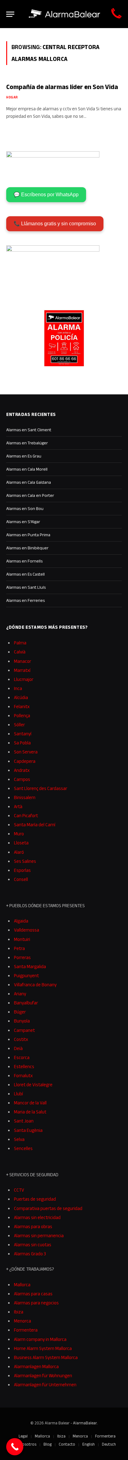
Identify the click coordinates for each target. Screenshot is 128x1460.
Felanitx (22, 706)
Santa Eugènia (28, 1130)
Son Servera (26, 751)
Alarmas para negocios (36, 1302)
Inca (18, 688)
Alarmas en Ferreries (25, 600)
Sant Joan (24, 1120)
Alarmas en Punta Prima (28, 534)
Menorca (22, 1320)
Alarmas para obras (33, 1226)
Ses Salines (25, 861)
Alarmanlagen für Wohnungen (43, 1375)
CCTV (19, 1189)
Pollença (22, 715)
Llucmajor (23, 679)
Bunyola (22, 1020)
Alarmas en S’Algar (23, 521)
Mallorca (22, 1284)
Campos (22, 779)
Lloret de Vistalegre (33, 1084)
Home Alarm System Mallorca (43, 1348)
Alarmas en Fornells (24, 560)
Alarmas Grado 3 (30, 1253)
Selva (19, 1139)
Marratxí (22, 670)
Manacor (22, 661)
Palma (20, 642)
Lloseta (21, 842)
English (88, 1444)
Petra (19, 948)
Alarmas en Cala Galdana (28, 482)
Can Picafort (26, 815)
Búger (20, 1011)
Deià (18, 1048)
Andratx (22, 770)
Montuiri (22, 939)
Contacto (67, 1444)
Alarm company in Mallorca (40, 1339)
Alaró (19, 852)
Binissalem (24, 797)
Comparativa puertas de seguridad (48, 1208)
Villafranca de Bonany (35, 984)
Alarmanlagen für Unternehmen (45, 1384)
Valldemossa (26, 929)
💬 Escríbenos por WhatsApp (46, 194)
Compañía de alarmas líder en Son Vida (62, 86)
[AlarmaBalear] (65, 14)
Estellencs (24, 1066)
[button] (114, 1447)
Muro (19, 833)
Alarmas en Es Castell (25, 574)
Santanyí (22, 733)
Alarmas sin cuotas (32, 1244)
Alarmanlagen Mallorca (36, 1366)
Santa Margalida (30, 966)
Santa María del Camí (34, 824)
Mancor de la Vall (30, 1102)
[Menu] (10, 14)
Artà (18, 806)
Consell (21, 879)
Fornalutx (23, 1075)
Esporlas (22, 870)
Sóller (19, 724)
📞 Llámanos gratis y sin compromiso (55, 223)
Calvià (19, 651)
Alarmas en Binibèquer (27, 547)
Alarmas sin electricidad (37, 1217)
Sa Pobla (22, 742)
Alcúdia (21, 697)
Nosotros (28, 1444)
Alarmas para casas (33, 1293)
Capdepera (24, 761)
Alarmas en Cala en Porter (30, 495)
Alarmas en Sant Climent (28, 429)
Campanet (24, 1030)
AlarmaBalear (85, 1423)
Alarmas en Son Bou (24, 508)
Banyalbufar (26, 1002)
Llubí (18, 1093)
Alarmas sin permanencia (39, 1235)
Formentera (26, 1329)
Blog (47, 1444)
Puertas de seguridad (35, 1199)
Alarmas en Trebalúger (27, 442)
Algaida (21, 920)
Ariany (20, 993)
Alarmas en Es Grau (23, 455)
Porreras (22, 957)
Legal (23, 1436)
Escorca (22, 1057)
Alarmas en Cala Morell (27, 469)
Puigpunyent (26, 975)
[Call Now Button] (14, 1446)
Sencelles (23, 1148)
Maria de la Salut (30, 1111)
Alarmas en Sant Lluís (26, 587)
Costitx (21, 1039)
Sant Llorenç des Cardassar (40, 788)
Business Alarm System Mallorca (46, 1357)
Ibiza (18, 1311)
